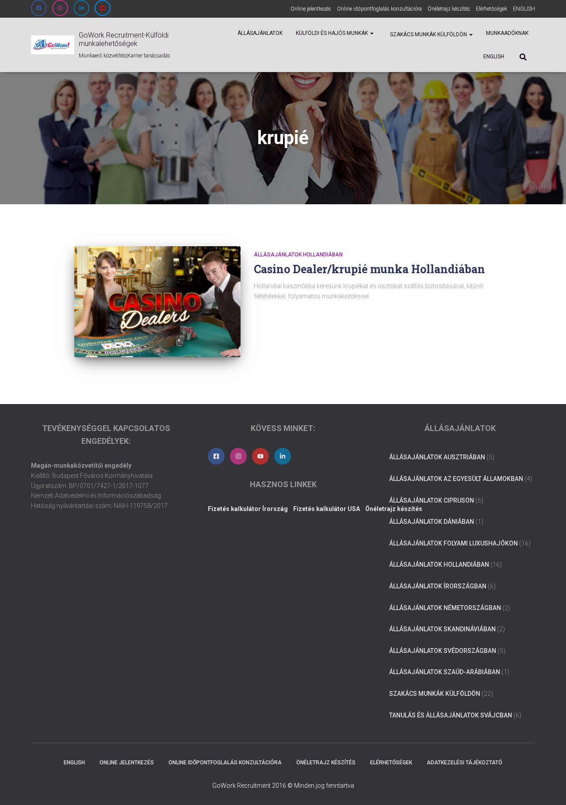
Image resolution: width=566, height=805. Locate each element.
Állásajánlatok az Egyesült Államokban (456, 478)
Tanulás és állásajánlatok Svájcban (450, 715)
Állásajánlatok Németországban (445, 607)
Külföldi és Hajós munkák (332, 33)
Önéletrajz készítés (449, 9)
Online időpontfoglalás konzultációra (379, 9)
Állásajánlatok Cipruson (431, 500)
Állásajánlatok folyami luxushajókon (453, 543)
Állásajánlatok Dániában (431, 521)
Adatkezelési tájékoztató (464, 762)
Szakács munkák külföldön (428, 34)
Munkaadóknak (507, 33)
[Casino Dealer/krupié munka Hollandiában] (157, 301)
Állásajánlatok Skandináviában (442, 629)
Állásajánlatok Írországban (437, 586)
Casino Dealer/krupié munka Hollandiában (369, 269)
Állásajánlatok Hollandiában (298, 255)
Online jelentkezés (311, 9)
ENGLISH (524, 9)
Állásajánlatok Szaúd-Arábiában (444, 671)
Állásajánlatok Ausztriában (437, 457)
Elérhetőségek (491, 9)
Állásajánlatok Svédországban (442, 650)
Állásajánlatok (260, 33)
